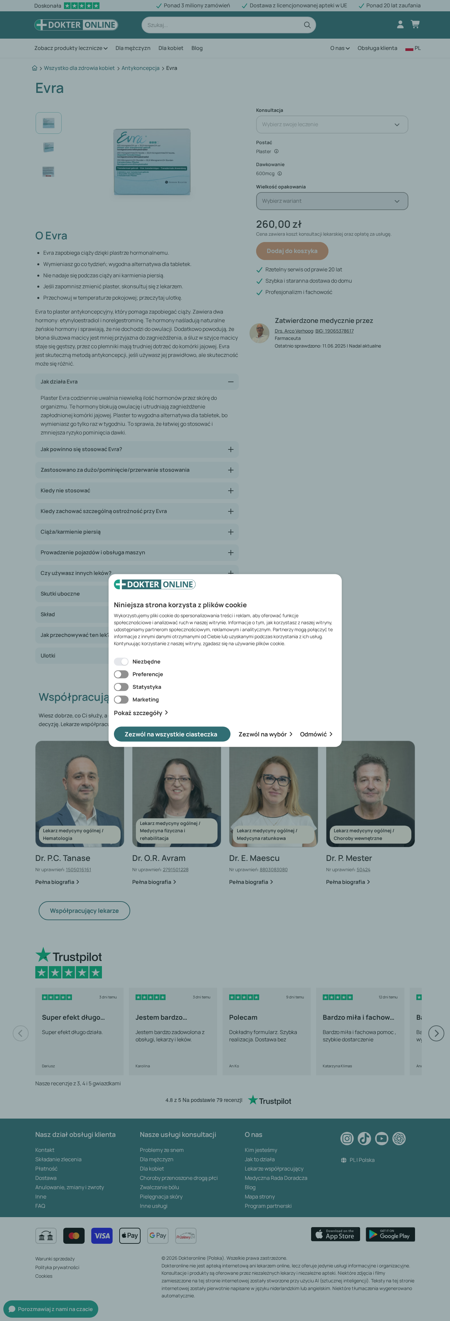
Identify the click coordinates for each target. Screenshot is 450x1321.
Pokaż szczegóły (138, 712)
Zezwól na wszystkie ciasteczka (171, 734)
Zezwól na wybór (262, 734)
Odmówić (313, 734)
